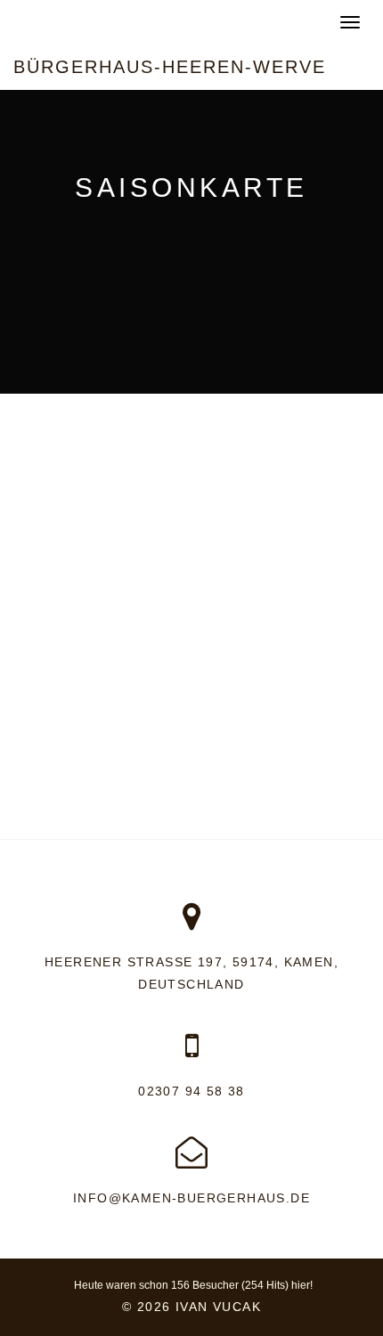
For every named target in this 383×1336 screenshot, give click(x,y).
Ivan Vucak (218, 1306)
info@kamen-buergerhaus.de (191, 1198)
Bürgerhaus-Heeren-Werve (169, 67)
